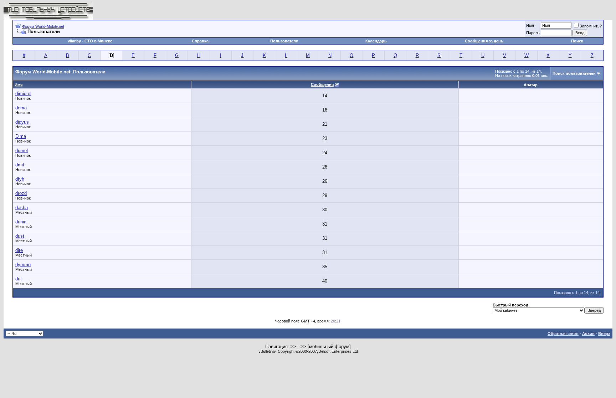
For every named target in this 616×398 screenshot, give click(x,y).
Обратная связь (563, 333)
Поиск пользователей (574, 73)
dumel (21, 150)
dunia (20, 221)
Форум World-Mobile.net (43, 26)
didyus (22, 122)
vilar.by (74, 41)
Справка (200, 41)
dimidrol (23, 93)
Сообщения (322, 84)
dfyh (19, 179)
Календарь (376, 41)
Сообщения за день (484, 41)
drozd (21, 193)
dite (19, 250)
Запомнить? (591, 26)
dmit (19, 164)
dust (19, 236)
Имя (530, 25)
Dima (20, 136)
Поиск (577, 41)
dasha (21, 207)
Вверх (604, 333)
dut (18, 278)
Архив (588, 333)
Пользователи (284, 41)
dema (21, 107)
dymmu (23, 264)
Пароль (533, 33)
